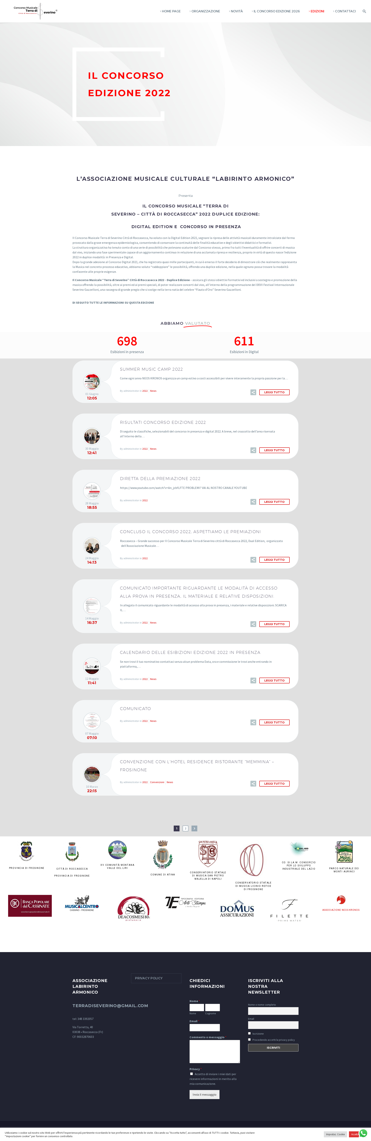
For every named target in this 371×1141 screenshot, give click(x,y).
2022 (145, 391)
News (153, 391)
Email (194, 1021)
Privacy (196, 1069)
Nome (195, 1001)
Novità (237, 11)
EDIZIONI (317, 11)
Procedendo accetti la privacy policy (274, 1040)
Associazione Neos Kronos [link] (341, 910)
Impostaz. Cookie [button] (335, 1134)
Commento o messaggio (208, 1037)
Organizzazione (205, 11)
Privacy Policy (149, 978)
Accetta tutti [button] (357, 1134)
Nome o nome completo (262, 1004)
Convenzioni (157, 782)
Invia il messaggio (204, 1094)
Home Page (171, 11)
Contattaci (345, 11)
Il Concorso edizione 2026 (277, 11)
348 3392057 (85, 1019)
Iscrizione (258, 1033)
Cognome (210, 1013)
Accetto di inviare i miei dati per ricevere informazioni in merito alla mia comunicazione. (213, 1079)
